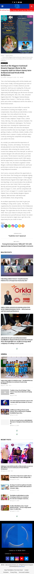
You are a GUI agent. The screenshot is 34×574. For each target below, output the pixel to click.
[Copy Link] (19, 226)
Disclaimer (6, 572)
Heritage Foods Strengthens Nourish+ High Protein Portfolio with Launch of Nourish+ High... (21, 486)
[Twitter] (12, 558)
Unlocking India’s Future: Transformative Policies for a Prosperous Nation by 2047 (14, 279)
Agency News (4, 63)
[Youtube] (22, 558)
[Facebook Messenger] (16, 226)
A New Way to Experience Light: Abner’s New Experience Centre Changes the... (21, 476)
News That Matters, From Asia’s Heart (13, 570)
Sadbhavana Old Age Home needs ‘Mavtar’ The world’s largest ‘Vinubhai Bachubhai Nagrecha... (20, 411)
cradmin (4, 77)
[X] (5, 226)
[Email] (26, 558)
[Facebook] (2, 226)
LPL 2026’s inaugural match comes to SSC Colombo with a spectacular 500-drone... (21, 401)
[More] (22, 226)
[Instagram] (12, 226)
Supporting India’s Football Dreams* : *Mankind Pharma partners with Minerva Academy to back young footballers (17, 382)
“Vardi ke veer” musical (17, 236)
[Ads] (17, 349)
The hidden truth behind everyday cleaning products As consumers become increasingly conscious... (19, 497)
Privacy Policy (13, 572)
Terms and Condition (24, 572)
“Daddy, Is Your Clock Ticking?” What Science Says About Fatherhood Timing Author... (21, 391)
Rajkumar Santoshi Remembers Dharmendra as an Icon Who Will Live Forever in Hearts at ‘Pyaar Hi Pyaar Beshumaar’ (17, 467)
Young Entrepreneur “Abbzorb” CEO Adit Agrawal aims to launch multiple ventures (17, 245)
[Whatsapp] (9, 226)
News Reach (22, 566)
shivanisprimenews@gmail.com (20, 553)
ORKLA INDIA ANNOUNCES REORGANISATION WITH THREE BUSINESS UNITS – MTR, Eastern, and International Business (16, 309)
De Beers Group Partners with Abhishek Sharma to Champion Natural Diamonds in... (21, 421)
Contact (26, 570)
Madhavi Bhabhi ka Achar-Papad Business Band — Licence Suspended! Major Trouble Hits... (20, 507)
